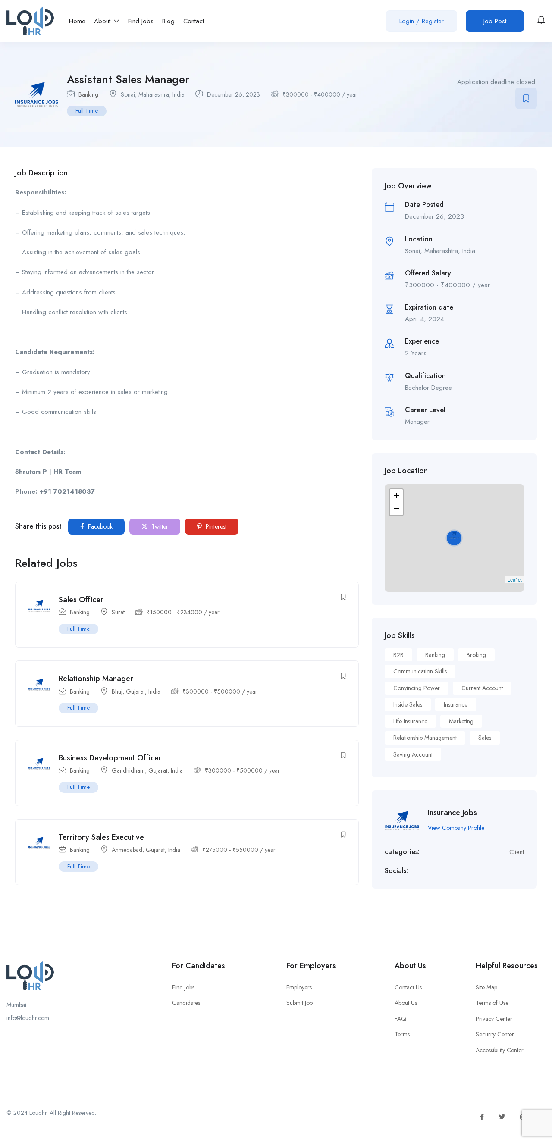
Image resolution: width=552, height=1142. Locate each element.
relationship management (425, 737)
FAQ (400, 1018)
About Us (406, 1002)
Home (77, 21)
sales (484, 737)
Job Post (494, 21)
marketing (461, 721)
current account (482, 688)
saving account (413, 754)
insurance (455, 704)
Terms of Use (492, 1002)
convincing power (416, 688)
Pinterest (215, 526)
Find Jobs (141, 21)
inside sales (407, 704)
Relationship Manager (96, 678)
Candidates (186, 1002)
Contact (193, 21)
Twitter (159, 526)
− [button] (396, 508)
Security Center (495, 1034)
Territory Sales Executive (101, 837)
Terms (402, 1034)
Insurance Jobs (452, 812)
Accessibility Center (500, 1050)
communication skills (420, 671)
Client (516, 852)
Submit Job (299, 1002)
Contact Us (408, 987)
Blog (168, 21)
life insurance (410, 721)
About (103, 21)
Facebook (99, 526)
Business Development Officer (110, 757)
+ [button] (396, 495)
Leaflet (515, 579)
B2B (398, 655)
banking (435, 655)
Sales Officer (81, 599)
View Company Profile (456, 827)
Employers (299, 987)
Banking (88, 94)
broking (476, 655)
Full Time (86, 110)
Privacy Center (494, 1018)
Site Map (486, 987)
